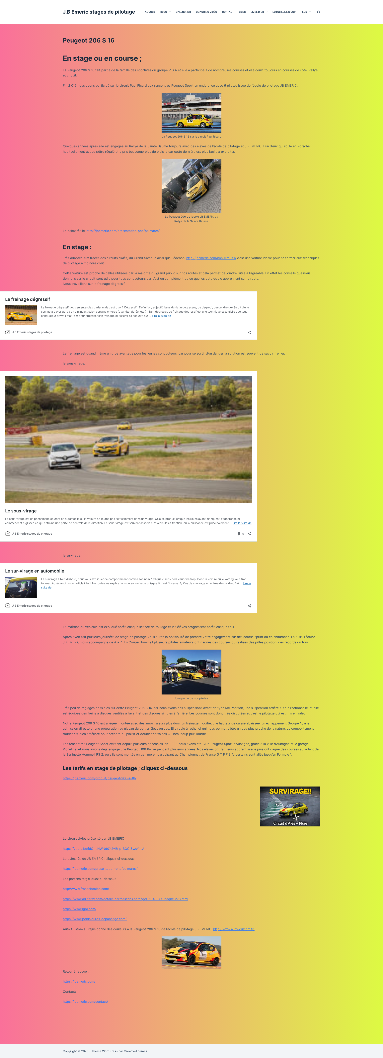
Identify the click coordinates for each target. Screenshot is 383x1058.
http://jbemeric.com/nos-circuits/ (211, 258)
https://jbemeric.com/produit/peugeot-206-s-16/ (99, 778)
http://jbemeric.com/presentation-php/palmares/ (123, 231)
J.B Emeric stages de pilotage (99, 12)
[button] (170, 12)
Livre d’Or (257, 11)
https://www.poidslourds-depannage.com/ (95, 919)
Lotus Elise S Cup (284, 11)
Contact (228, 11)
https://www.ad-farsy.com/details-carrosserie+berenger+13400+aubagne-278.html (125, 899)
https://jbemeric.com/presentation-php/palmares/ (100, 869)
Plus (304, 11)
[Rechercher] (318, 12)
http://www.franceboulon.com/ (86, 889)
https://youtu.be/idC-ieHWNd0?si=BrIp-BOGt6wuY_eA (103, 849)
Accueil (150, 11)
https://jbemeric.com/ (79, 981)
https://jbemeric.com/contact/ (85, 1002)
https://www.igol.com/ (79, 909)
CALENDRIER (183, 11)
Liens (242, 11)
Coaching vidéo (206, 11)
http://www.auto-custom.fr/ (234, 929)
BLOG (163, 11)
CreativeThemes (135, 1051)
